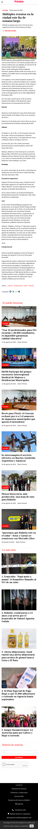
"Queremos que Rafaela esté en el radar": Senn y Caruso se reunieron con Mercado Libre (19, 535)
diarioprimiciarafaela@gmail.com (19, 817)
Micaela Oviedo (10, 31)
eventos (10, 286)
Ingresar (20, 804)
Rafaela (31, 286)
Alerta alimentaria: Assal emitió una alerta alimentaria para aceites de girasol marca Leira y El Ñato (18, 656)
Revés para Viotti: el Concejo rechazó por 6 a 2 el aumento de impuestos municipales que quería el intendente (18, 417)
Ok (32, 826)
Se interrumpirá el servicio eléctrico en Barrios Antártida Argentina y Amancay (18, 458)
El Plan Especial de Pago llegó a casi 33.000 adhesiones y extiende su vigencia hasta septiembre (18, 695)
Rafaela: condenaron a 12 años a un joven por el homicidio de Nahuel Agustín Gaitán (18, 617)
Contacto (19, 785)
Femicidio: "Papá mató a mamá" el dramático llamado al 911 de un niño (19, 579)
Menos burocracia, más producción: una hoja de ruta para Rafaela (18, 496)
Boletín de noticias (12, 745)
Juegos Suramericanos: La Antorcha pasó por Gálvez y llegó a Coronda (17, 732)
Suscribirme (19, 757)
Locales (5, 10)
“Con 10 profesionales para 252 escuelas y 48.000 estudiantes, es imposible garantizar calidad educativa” (19, 334)
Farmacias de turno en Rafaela (19, 800)
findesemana (18, 286)
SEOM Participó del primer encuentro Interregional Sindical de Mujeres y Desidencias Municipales (16, 376)
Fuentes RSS (19, 796)
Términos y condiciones (19, 792)
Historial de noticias (19, 789)
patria (26, 286)
